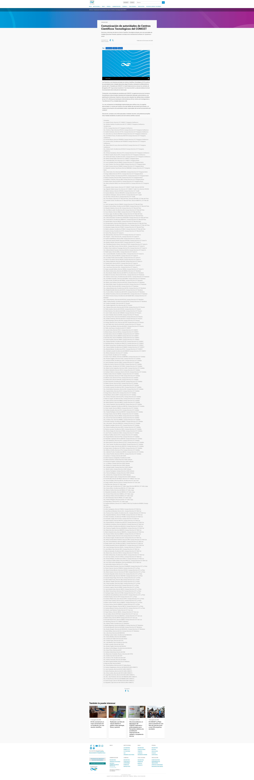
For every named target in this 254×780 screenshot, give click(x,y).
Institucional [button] (96, 6)
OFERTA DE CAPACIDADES (157, 764)
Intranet (126, 2)
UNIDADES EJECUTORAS (129, 754)
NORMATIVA (126, 764)
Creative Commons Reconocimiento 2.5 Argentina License (97, 752)
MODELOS (140, 763)
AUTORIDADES (127, 747)
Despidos (120, 48)
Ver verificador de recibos (97, 763)
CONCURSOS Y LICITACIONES (127, 762)
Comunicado (109, 48)
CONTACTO (140, 765)
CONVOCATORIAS (141, 749)
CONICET (115, 48)
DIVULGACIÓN (155, 751)
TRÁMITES (140, 751)
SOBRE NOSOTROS (156, 760)
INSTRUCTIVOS (127, 766)
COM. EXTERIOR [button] (132, 6)
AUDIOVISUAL (155, 754)
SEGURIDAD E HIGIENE (142, 754)
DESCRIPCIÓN (141, 747)
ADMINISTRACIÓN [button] (116, 6)
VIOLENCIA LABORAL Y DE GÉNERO (153, 6)
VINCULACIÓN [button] (141, 6)
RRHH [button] (103, 6)
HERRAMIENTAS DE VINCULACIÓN (156, 762)
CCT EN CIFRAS (127, 751)
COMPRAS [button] (124, 6)
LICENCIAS (140, 753)
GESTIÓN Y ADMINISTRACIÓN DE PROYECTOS (114, 765)
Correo (132, 2)
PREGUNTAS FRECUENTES (157, 766)
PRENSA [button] (108, 6)
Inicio (90, 6)
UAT (124, 753)
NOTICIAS (154, 749)
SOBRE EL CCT (127, 749)
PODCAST (154, 753)
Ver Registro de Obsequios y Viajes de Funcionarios (97, 759)
